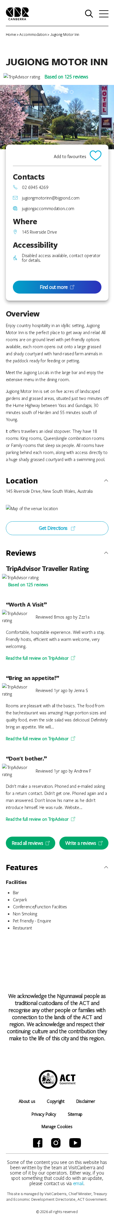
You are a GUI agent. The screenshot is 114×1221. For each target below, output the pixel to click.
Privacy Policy (44, 1114)
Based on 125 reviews (66, 76)
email (78, 1183)
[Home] (17, 13)
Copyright (55, 1101)
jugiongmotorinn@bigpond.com (51, 198)
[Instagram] (56, 1143)
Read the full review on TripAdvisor (37, 658)
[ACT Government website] (57, 1079)
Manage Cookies (57, 1126)
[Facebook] (37, 1143)
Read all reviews (27, 843)
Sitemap (75, 1114)
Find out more (54, 287)
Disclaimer (85, 1101)
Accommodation (32, 34)
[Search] (89, 14)
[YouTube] (75, 1143)
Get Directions (54, 528)
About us (27, 1101)
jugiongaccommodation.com (48, 208)
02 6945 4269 (35, 187)
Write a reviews (80, 843)
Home (11, 34)
